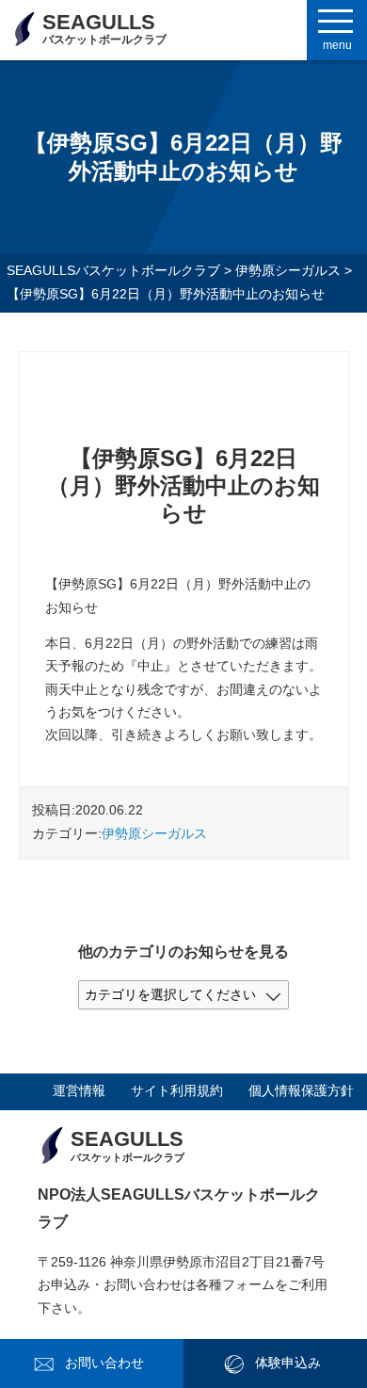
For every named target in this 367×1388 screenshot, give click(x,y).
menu (337, 45)
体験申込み (288, 1363)
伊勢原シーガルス (154, 834)
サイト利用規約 (177, 1091)
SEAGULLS (104, 28)
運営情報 (79, 1091)
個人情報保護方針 (301, 1091)
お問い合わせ (104, 1363)
